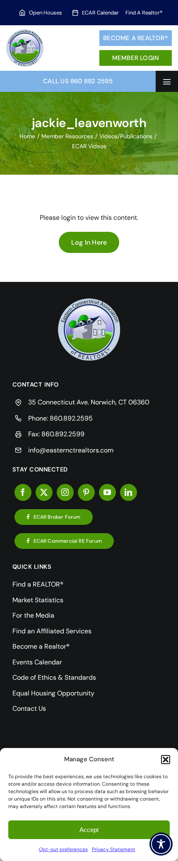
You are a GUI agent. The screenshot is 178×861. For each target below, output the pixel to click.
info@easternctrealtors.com (70, 450)
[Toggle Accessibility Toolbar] (161, 844)
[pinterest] (86, 492)
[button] (165, 759)
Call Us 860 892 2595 (78, 81)
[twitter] (44, 492)
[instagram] (65, 492)
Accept (89, 829)
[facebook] (22, 492)
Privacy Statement (113, 849)
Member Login (135, 58)
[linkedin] (128, 492)
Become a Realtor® (135, 38)
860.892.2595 (71, 418)
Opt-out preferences (63, 849)
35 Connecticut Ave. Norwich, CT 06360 (88, 402)
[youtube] (107, 492)
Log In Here (89, 242)
